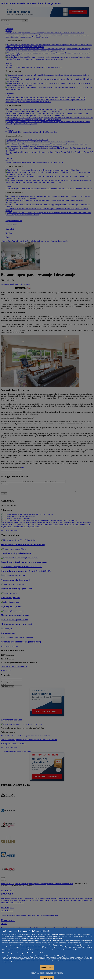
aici (43, 946)
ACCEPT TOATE (47, 967)
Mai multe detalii (57, 938)
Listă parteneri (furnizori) (9, 962)
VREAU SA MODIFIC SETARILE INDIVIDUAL (47, 973)
